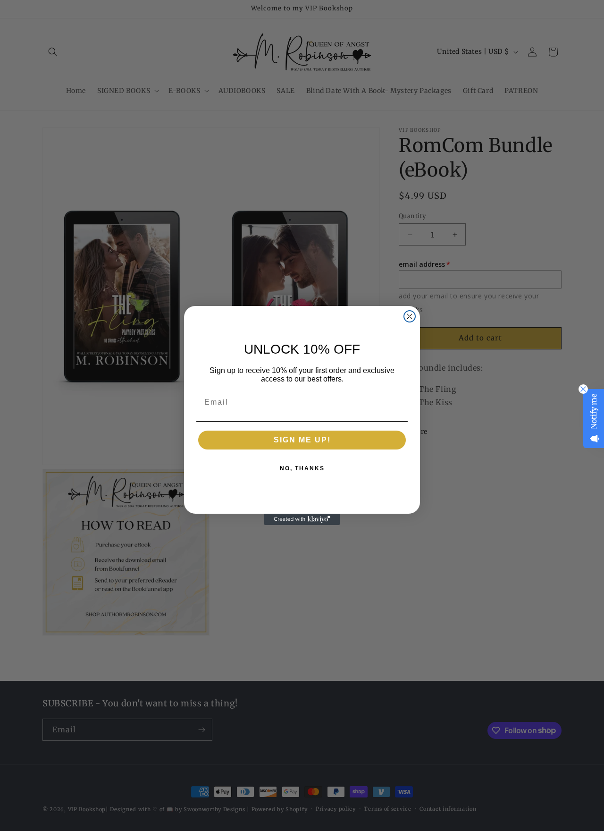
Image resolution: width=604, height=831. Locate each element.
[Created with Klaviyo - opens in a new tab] (302, 519)
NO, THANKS (302, 468)
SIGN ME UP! (302, 440)
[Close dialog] (409, 316)
